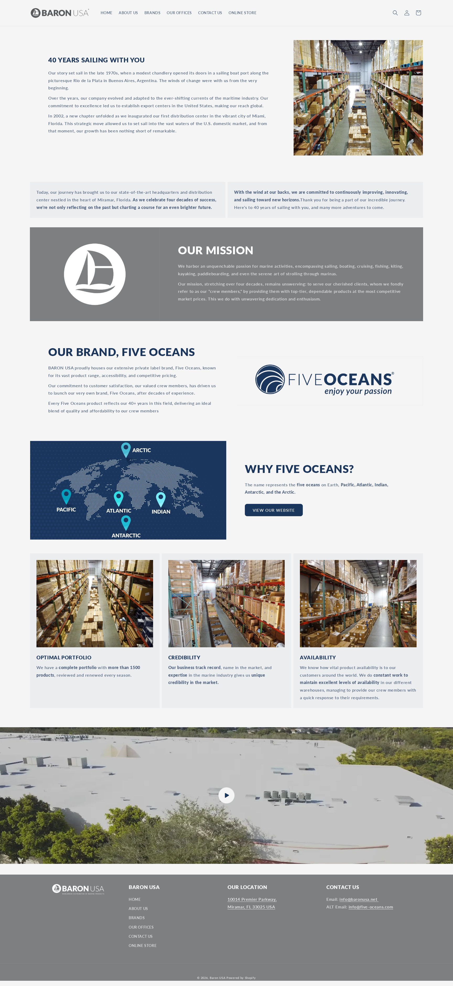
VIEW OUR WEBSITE (274, 510)
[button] (395, 13)
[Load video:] (226, 795)
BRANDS (137, 917)
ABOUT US (138, 908)
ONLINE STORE (143, 945)
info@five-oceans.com (371, 906)
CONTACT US (141, 936)
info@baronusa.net (359, 899)
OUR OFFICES (141, 927)
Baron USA (218, 977)
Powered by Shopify (241, 977)
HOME (135, 899)
